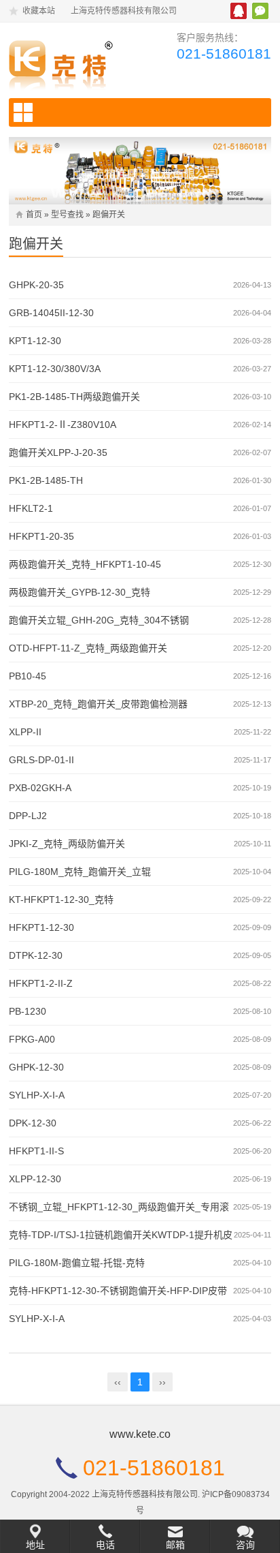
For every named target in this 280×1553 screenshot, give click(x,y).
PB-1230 (27, 1011)
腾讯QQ (238, 11)
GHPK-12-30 (36, 1067)
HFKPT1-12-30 (41, 927)
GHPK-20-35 (36, 284)
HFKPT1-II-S (36, 1150)
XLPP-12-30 (35, 1178)
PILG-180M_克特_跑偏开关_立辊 (80, 871)
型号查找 (67, 214)
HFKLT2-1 (31, 508)
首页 (34, 214)
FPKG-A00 (32, 1039)
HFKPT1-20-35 (41, 536)
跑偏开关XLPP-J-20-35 (58, 452)
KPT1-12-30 (35, 340)
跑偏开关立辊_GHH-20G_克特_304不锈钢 (99, 620)
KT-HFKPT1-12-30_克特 (61, 899)
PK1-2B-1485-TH (46, 480)
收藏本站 (38, 11)
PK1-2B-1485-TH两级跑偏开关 (74, 396)
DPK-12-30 (32, 1123)
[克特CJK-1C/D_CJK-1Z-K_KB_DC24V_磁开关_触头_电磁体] (68, 62)
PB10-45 (27, 676)
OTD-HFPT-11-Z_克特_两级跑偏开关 (88, 648)
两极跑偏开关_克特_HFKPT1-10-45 (85, 564)
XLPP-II (25, 731)
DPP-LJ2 (28, 815)
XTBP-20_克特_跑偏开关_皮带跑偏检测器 (98, 703)
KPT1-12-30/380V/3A (55, 368)
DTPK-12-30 (36, 955)
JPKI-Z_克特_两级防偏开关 (67, 843)
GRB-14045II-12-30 (51, 312)
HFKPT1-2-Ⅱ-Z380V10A (62, 424)
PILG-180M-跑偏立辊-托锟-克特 (77, 1262)
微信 (260, 11)
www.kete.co (140, 1434)
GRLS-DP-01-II (41, 759)
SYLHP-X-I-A (37, 1095)
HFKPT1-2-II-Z (41, 983)
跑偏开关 (108, 214)
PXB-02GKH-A (40, 787)
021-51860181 (224, 53)
